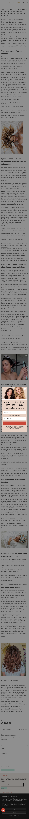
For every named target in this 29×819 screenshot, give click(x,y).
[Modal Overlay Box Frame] (14, 409)
